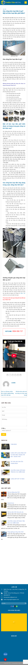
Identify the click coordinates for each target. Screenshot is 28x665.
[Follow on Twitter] (13, 606)
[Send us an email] (15, 606)
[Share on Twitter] (12, 375)
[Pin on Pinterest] (18, 375)
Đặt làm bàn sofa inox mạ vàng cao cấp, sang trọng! (21, 393)
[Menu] (25, 2)
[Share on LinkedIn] (20, 375)
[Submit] (25, 603)
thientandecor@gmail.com (10, 597)
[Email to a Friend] (15, 375)
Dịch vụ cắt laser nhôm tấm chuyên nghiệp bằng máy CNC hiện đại (7, 393)
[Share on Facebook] (10, 375)
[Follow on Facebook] (11, 606)
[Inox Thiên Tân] (11, 2)
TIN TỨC (4, 9)
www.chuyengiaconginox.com (11, 599)
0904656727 (7, 595)
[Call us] (17, 606)
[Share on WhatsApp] (7, 375)
